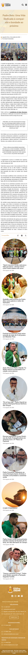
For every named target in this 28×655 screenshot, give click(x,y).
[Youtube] (19, 596)
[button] (26, 5)
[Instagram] (15, 596)
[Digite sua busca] (23, 5)
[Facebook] (12, 596)
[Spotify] (22, 596)
